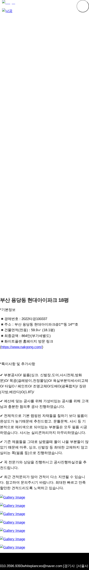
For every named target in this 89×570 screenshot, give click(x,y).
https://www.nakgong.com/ (21, 347)
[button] (83, 6)
